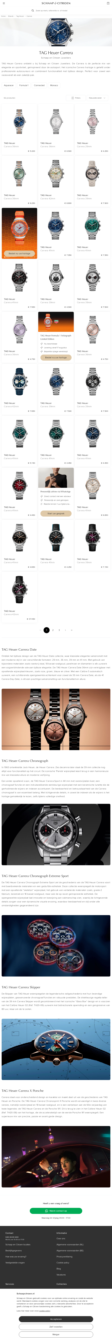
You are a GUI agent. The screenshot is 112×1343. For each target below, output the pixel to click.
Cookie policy (63, 1262)
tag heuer (20, 16)
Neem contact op (58, 1211)
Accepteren (56, 1319)
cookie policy (44, 1311)
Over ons (61, 1238)
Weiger (55, 1334)
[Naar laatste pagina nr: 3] (72, 630)
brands (11, 16)
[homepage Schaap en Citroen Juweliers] (56, 3)
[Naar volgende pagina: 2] (65, 630)
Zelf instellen (56, 1326)
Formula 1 (23, 85)
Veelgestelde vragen (15, 1262)
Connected (39, 85)
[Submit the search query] (33, 11)
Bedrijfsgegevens (13, 1250)
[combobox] (97, 98)
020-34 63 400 (12, 1237)
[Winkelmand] (108, 3)
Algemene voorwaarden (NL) (70, 1244)
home (3, 16)
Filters (77, 98)
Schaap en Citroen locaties (17, 1244)
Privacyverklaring (64, 1256)
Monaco (54, 85)
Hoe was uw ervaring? (15, 1256)
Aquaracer (9, 85)
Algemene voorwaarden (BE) (70, 1250)
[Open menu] (4, 3)
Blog (59, 1268)
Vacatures (61, 1274)
